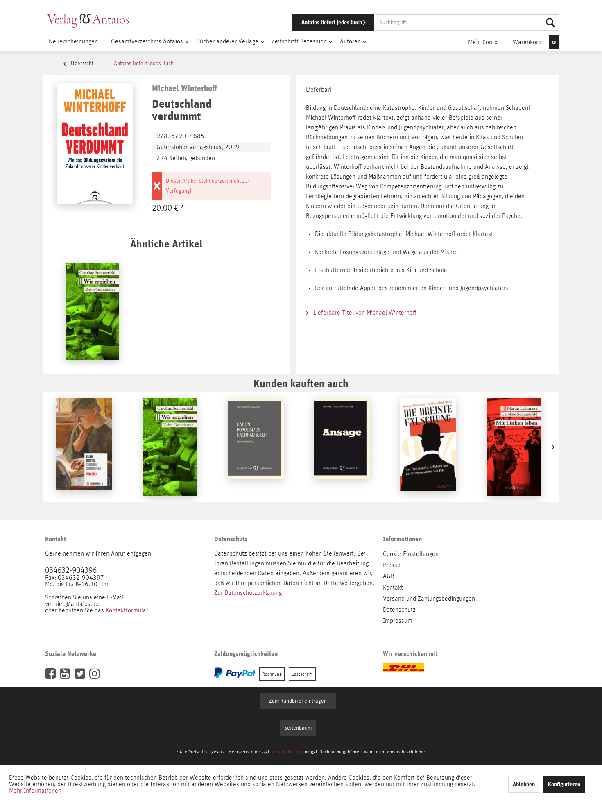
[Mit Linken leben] (514, 447)
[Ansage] (342, 447)
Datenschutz (399, 609)
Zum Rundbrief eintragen (298, 701)
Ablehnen (524, 784)
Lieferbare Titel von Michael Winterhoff (364, 312)
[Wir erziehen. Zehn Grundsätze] (92, 311)
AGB (388, 576)
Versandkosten (286, 751)
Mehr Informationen (35, 790)
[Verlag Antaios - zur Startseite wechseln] (88, 20)
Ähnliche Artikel (166, 243)
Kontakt (393, 587)
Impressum (397, 620)
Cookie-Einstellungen (411, 554)
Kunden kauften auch (301, 383)
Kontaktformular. (127, 610)
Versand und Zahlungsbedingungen (429, 598)
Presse (392, 565)
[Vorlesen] (84, 447)
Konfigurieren (564, 784)
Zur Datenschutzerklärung (248, 593)
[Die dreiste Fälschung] (428, 447)
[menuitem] (414, 22)
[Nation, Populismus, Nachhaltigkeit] (256, 447)
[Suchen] (550, 22)
